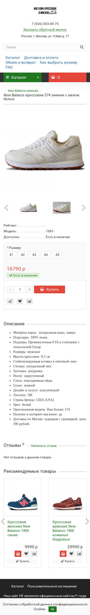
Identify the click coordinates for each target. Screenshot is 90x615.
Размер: (15, 248)
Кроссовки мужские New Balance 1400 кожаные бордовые (64, 530)
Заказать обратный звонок (45, 29)
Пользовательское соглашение (52, 586)
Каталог (13, 57)
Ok (52, 609)
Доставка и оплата (41, 57)
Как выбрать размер (58, 62)
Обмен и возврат (21, 62)
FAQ (9, 67)
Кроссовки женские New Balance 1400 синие (18, 528)
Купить (52, 289)
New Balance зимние (23, 90)
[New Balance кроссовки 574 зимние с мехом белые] (45, 150)
